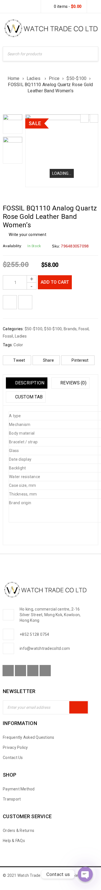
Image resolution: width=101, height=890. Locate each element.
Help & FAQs (14, 840)
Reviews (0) (72, 383)
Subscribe (78, 707)
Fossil (84, 329)
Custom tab (28, 397)
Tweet (19, 360)
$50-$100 (76, 78)
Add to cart (55, 282)
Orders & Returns (18, 830)
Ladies (34, 78)
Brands (70, 329)
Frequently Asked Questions (28, 737)
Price (54, 78)
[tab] (26, 383)
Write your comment (27, 234)
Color (18, 345)
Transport (12, 799)
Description (29, 383)
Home (14, 78)
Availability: (12, 246)
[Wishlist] (10, 302)
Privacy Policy (15, 747)
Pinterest (80, 360)
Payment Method (19, 789)
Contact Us (13, 757)
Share (48, 360)
